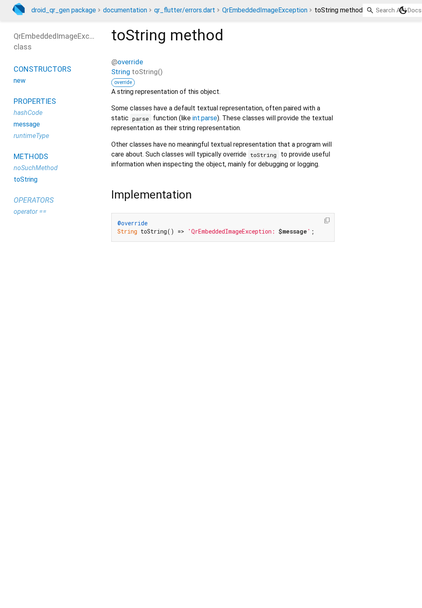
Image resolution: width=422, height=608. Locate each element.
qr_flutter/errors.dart (184, 10)
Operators (34, 200)
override (130, 62)
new (20, 80)
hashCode (28, 113)
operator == (30, 211)
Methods (31, 156)
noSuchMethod (36, 168)
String (120, 72)
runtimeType (31, 136)
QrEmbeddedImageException (264, 10)
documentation (125, 10)
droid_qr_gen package (63, 10)
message (27, 124)
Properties (35, 101)
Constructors (42, 69)
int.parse (204, 118)
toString (26, 179)
